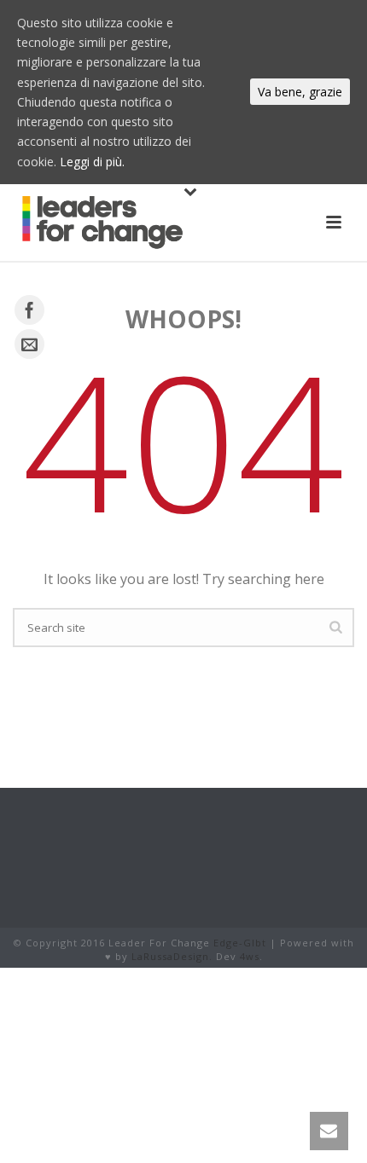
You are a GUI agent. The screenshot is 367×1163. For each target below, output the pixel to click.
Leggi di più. (92, 161)
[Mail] (29, 344)
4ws (249, 956)
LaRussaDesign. (172, 956)
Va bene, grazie (300, 92)
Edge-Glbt (239, 942)
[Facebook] (29, 310)
